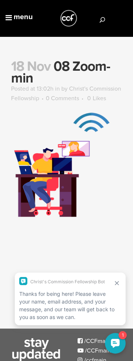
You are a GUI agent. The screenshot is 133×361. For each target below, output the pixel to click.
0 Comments (62, 98)
